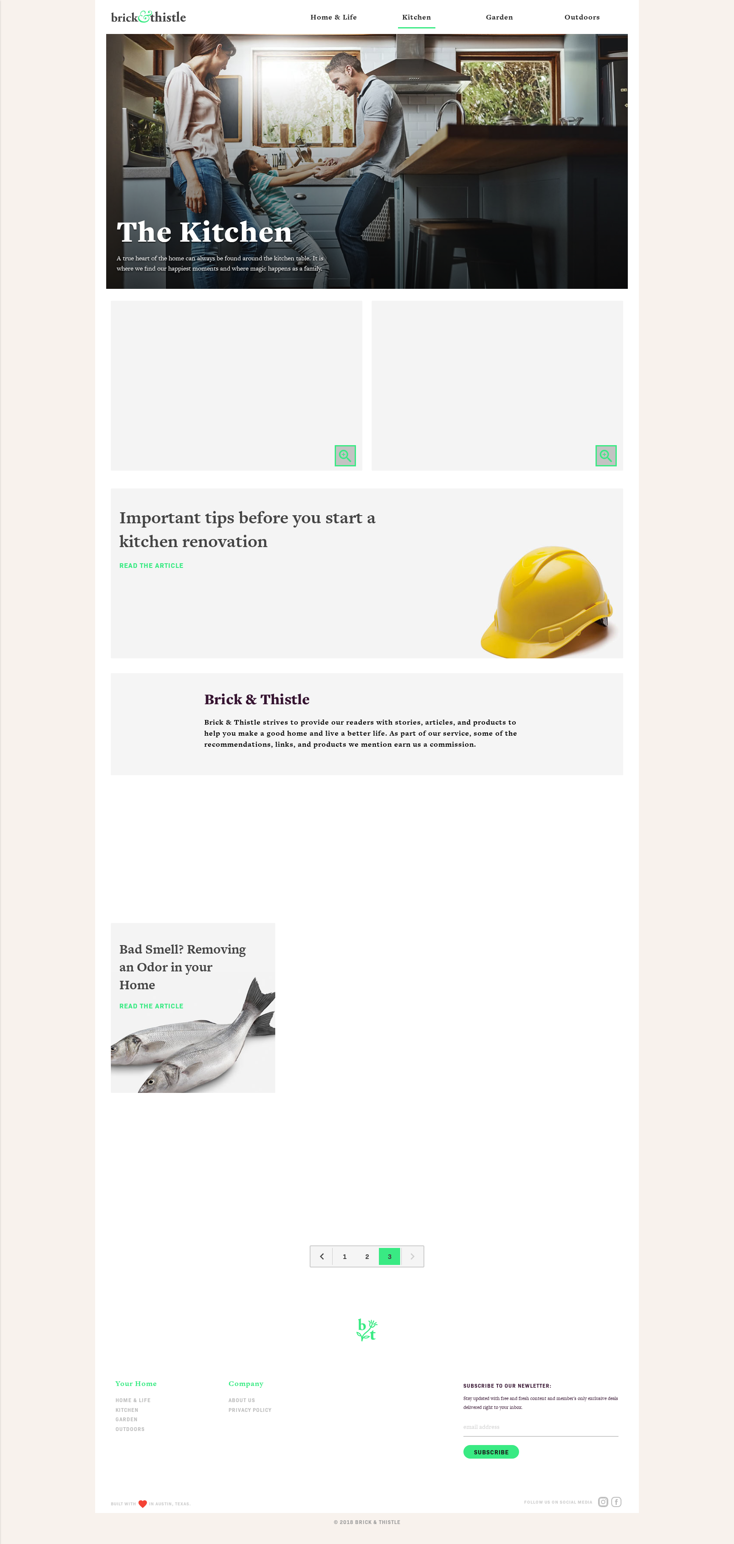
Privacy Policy (250, 1409)
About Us (242, 1399)
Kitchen (127, 1409)
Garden (127, 1419)
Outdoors (130, 1428)
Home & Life (133, 1399)
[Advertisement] (367, 843)
